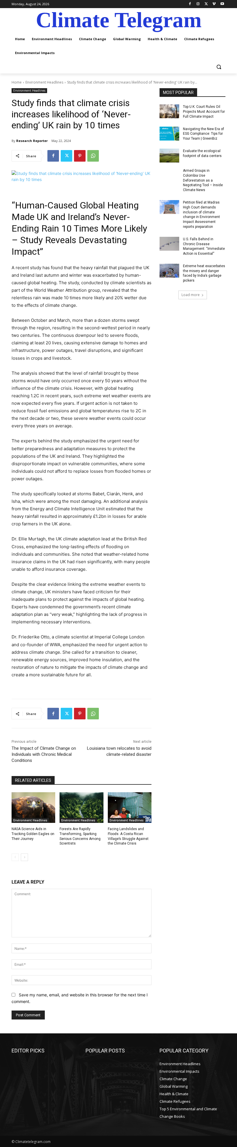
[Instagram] (198, 4)
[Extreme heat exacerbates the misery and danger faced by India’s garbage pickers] (169, 271)
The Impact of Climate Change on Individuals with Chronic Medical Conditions (44, 754)
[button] (218, 67)
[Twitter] (206, 4)
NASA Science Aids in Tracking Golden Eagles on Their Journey (33, 834)
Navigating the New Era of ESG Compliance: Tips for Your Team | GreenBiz (203, 134)
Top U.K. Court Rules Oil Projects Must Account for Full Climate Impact (204, 112)
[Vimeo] (214, 4)
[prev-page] (15, 857)
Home (17, 82)
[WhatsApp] (93, 156)
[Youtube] (222, 4)
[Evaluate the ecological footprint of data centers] (169, 155)
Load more (191, 294)
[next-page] (24, 857)
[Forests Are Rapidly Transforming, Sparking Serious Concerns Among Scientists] (81, 807)
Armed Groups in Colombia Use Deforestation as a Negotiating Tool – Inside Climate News (203, 180)
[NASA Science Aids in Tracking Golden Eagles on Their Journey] (33, 807)
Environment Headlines (44, 82)
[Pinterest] (80, 156)
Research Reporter (32, 140)
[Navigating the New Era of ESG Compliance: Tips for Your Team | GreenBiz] (169, 134)
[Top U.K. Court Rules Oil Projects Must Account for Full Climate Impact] (169, 111)
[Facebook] (190, 4)
